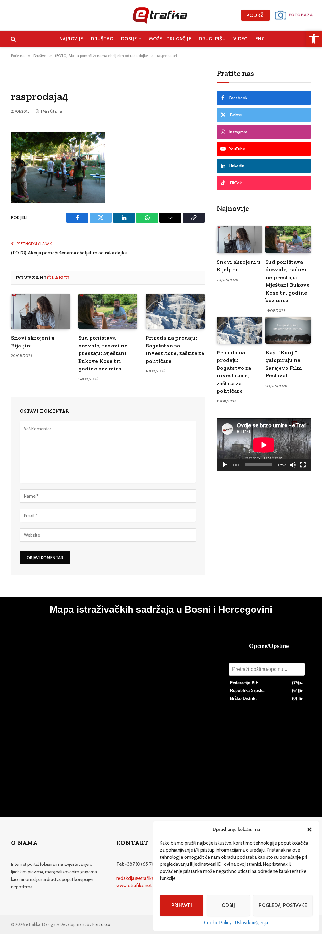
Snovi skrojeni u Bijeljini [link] (33, 341)
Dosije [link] (129, 39)
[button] (309, 829)
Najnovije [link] (71, 39)
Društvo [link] (102, 39)
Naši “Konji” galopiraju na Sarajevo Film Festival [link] (283, 364)
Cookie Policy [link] (218, 923)
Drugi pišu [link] (212, 39)
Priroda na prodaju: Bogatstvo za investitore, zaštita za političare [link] (175, 349)
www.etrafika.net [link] (134, 885)
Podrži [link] (255, 15)
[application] (264, 444)
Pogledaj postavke (283, 905)
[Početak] (225, 465)
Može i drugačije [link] (170, 39)
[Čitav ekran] (303, 465)
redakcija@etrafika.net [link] (139, 878)
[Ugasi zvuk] (293, 465)
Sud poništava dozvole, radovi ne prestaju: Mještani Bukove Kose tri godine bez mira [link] (103, 353)
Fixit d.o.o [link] (101, 924)
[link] (314, 39)
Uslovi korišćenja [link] (251, 923)
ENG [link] (260, 39)
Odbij (228, 905)
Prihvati (181, 905)
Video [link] (240, 39)
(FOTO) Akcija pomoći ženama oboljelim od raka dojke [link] (69, 253)
